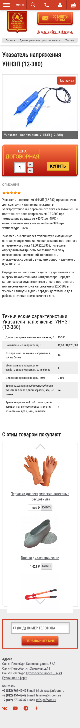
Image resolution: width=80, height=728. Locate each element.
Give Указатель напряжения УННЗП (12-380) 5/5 (19, 192)
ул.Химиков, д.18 (38, 668)
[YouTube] (16, 709)
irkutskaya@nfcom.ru (50, 691)
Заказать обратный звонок (55, 31)
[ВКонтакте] (5, 709)
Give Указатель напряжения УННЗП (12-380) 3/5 (12, 192)
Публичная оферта (14, 678)
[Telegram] (26, 709)
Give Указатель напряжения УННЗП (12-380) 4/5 (15, 192)
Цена (22, 151)
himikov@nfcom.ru (48, 695)
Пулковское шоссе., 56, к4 (44, 673)
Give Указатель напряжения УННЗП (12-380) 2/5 (8, 192)
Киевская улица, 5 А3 (40, 664)
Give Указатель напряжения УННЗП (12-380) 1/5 (4, 192)
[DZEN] (37, 709)
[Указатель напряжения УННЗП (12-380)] (40, 106)
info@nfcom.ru (46, 700)
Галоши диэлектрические (40, 558)
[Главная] (17, 23)
